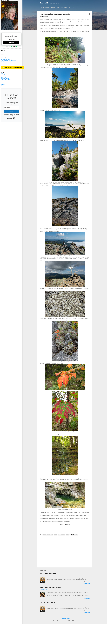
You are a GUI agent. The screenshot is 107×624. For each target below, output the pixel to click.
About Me (3, 74)
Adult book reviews (5, 78)
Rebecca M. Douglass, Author (50, 3)
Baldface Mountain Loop (48, 534)
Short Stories (45, 7)
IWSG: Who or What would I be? (47, 602)
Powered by (8, 46)
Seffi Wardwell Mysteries (6, 59)
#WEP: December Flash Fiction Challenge (50, 587)
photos (67, 534)
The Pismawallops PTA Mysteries (8, 60)
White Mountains (74, 534)
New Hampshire (61, 534)
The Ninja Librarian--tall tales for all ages (10, 61)
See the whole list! (5, 63)
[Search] (91, 3)
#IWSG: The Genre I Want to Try (48, 573)
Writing (53, 7)
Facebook (3, 85)
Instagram (3, 84)
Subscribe (11, 42)
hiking (55, 534)
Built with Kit (11, 118)
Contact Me (3, 77)
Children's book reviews (6, 79)
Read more (87, 583)
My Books (71, 7)
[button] (89, 14)
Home (2, 73)
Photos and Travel (62, 7)
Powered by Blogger (65, 618)
